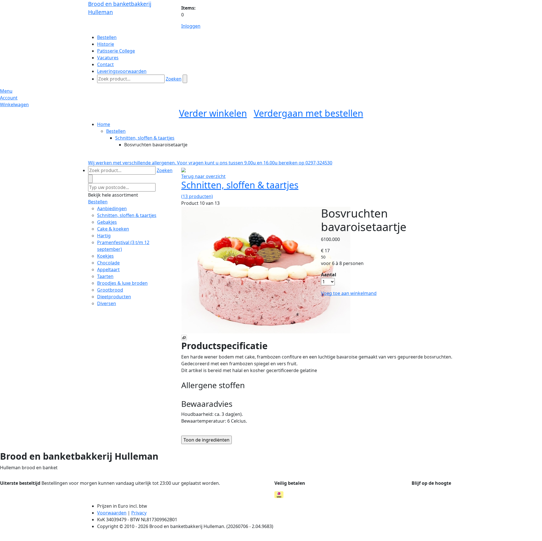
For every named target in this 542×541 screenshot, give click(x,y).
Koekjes (105, 256)
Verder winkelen (213, 113)
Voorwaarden (111, 513)
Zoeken (174, 79)
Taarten (105, 276)
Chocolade (108, 263)
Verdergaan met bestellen (308, 113)
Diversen (106, 303)
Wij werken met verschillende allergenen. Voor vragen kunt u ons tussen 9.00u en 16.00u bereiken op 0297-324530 (210, 163)
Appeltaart (108, 269)
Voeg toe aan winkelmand (349, 293)
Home (103, 124)
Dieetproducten (114, 297)
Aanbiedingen (112, 208)
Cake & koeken (113, 229)
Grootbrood (110, 290)
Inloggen (190, 26)
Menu (6, 91)
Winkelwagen (14, 104)
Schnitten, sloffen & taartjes (144, 138)
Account (9, 98)
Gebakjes (107, 222)
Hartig (104, 236)
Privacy (139, 513)
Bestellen (116, 131)
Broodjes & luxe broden (122, 283)
